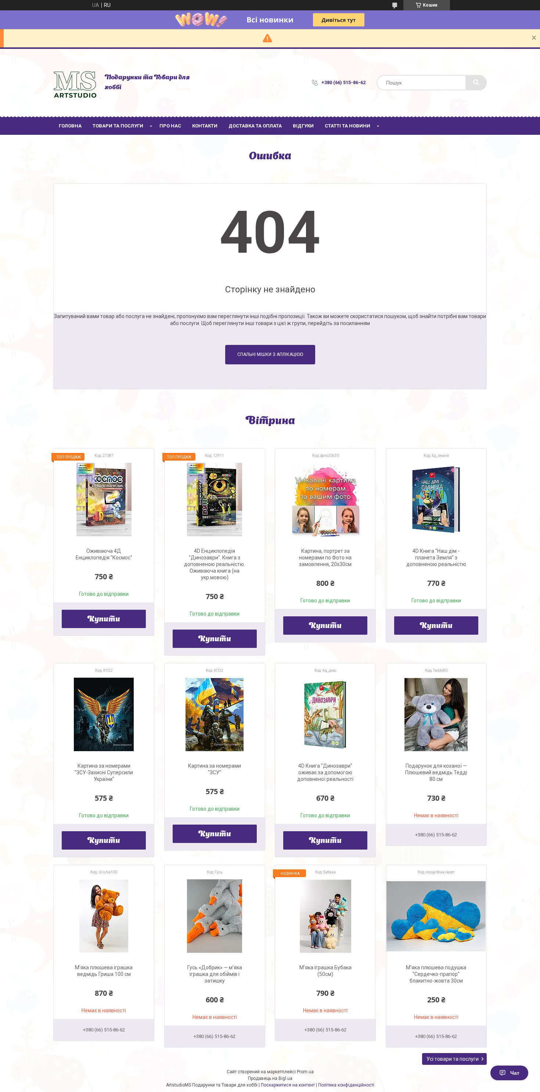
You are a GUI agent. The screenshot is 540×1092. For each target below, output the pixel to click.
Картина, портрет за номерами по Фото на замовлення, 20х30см (325, 557)
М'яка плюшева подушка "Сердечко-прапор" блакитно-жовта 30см (436, 974)
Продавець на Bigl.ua (270, 1078)
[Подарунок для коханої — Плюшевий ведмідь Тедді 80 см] (436, 714)
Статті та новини (347, 126)
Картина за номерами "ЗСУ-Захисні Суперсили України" (104, 772)
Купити (103, 619)
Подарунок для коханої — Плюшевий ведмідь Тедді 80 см (436, 772)
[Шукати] (476, 82)
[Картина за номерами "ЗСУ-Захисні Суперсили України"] (104, 714)
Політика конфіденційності (346, 1085)
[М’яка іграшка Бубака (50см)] (325, 916)
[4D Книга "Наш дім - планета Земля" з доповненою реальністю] (436, 499)
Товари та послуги (118, 126)
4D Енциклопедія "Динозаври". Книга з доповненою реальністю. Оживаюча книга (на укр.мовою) (214, 564)
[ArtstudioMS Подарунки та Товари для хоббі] (75, 83)
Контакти (204, 126)
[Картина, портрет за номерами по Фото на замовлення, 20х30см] (325, 499)
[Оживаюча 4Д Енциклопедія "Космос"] (104, 499)
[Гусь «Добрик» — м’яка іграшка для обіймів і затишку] (215, 916)
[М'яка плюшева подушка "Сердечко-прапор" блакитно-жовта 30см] (436, 916)
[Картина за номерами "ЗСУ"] (215, 714)
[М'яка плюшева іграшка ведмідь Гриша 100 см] (104, 916)
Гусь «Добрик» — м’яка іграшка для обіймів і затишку (214, 974)
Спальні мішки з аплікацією (270, 354)
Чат (514, 1073)
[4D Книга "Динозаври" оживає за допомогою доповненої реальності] (325, 714)
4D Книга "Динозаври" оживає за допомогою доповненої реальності (325, 772)
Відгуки (303, 126)
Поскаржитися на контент (288, 1085)
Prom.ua (305, 1071)
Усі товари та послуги (452, 1059)
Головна (70, 126)
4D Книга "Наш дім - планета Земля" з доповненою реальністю (436, 557)
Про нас (170, 126)
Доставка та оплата (255, 126)
